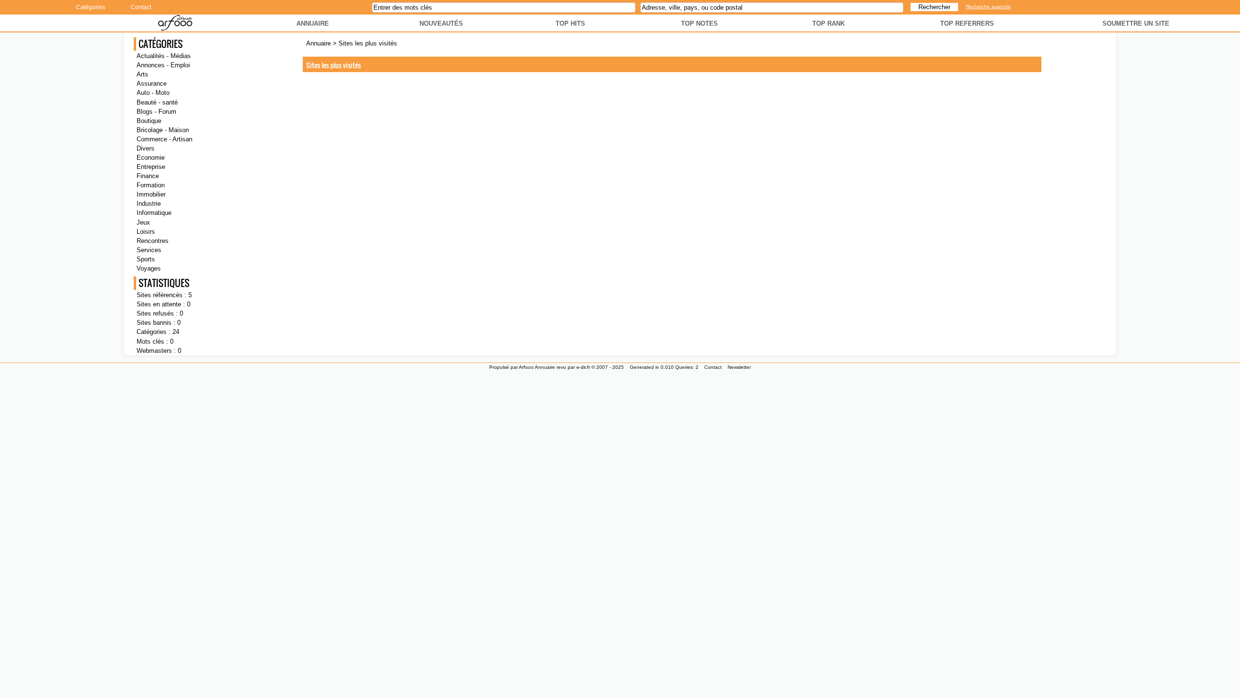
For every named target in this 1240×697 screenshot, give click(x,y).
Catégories (90, 7)
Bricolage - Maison (163, 130)
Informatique (154, 212)
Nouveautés (441, 23)
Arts (142, 74)
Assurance (152, 83)
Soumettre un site (1135, 23)
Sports (146, 259)
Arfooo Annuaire (537, 367)
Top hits (570, 23)
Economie (151, 157)
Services (149, 250)
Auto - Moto (153, 92)
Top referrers (967, 23)
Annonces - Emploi (163, 65)
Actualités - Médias (164, 56)
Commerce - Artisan (164, 139)
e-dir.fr (583, 367)
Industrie (149, 203)
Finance (148, 176)
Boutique (149, 120)
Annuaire (312, 23)
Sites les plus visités (368, 43)
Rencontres (153, 240)
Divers (146, 148)
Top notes (699, 23)
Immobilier (151, 194)
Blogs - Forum (156, 111)
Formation (151, 185)
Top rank (828, 23)
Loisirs (146, 231)
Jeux (143, 222)
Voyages (149, 268)
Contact (141, 7)
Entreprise (151, 166)
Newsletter (739, 367)
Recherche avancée (988, 6)
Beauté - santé (157, 102)
